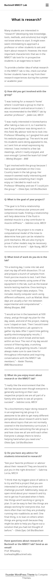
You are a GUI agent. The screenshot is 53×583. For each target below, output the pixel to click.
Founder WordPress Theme (20, 574)
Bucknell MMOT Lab (15, 5)
